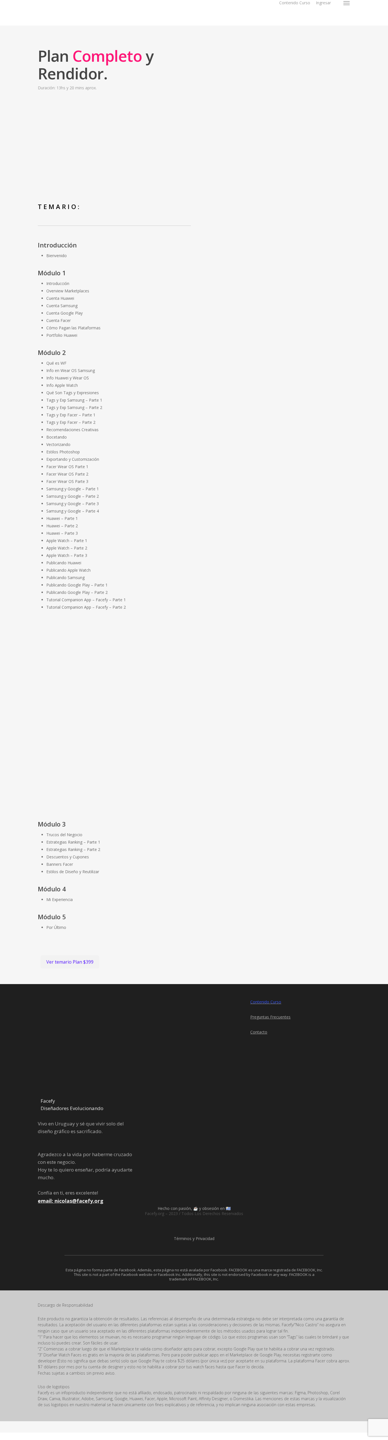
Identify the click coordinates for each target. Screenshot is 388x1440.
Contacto (258, 1032)
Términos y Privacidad (194, 1238)
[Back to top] (194, 1436)
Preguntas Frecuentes (270, 1017)
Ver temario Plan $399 (69, 962)
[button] (346, 3)
